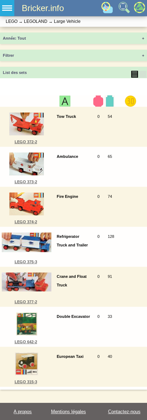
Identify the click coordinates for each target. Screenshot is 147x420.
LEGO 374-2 (26, 222)
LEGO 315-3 (26, 382)
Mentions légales (68, 411)
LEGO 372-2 (26, 142)
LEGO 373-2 (26, 182)
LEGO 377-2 (26, 302)
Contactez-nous (124, 411)
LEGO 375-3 (26, 262)
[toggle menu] (7, 8)
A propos (23, 411)
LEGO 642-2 (26, 342)
